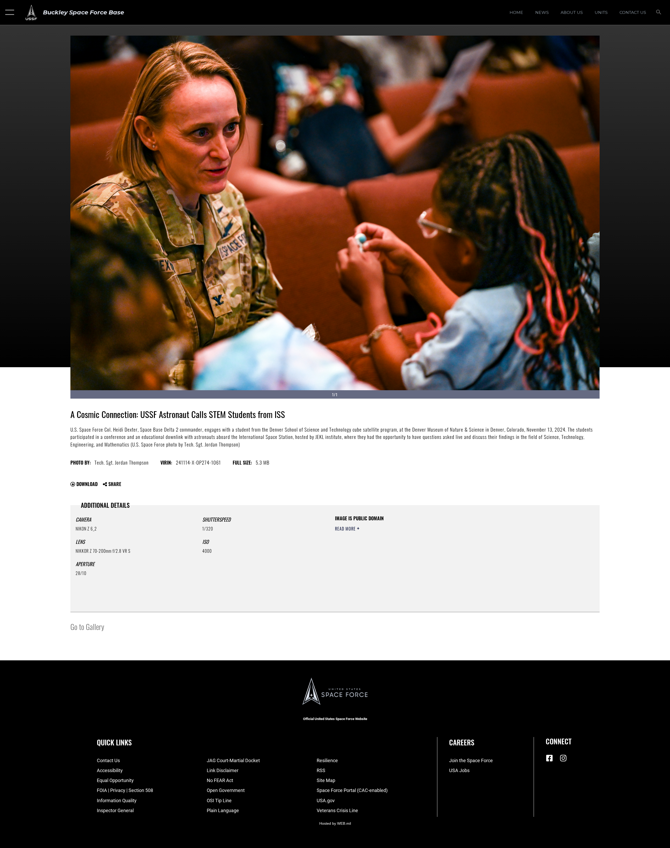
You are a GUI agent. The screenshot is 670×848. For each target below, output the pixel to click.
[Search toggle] (659, 12)
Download (86, 484)
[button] (8, 12)
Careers (461, 742)
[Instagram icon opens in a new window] (563, 758)
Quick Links (114, 742)
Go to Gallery (87, 626)
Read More (346, 529)
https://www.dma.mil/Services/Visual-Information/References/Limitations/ (396, 554)
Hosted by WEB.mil (335, 823)
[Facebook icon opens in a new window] (550, 758)
